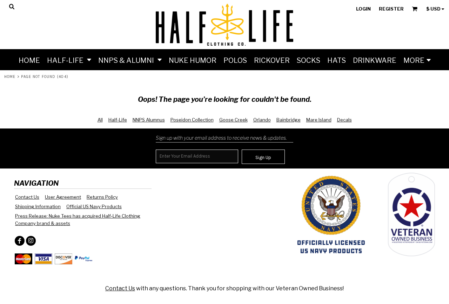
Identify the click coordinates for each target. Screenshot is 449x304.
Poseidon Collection (192, 120)
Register (391, 9)
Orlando (262, 120)
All (100, 120)
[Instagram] (31, 241)
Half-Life (117, 120)
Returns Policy (102, 197)
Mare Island (318, 120)
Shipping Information (38, 206)
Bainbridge (288, 120)
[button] (69, 59)
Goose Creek (233, 120)
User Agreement (63, 197)
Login (363, 9)
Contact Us (27, 197)
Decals (344, 120)
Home (9, 76)
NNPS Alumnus (149, 120)
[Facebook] (20, 241)
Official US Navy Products (94, 206)
